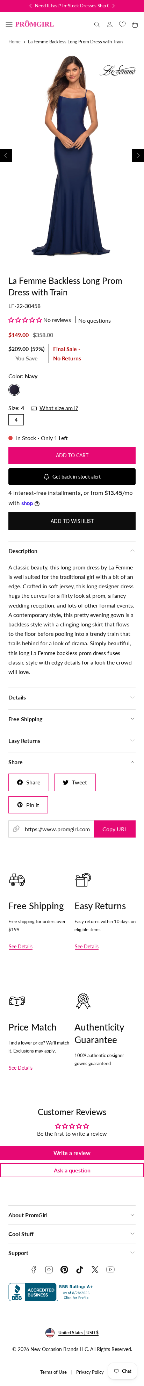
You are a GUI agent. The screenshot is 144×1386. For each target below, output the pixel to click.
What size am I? (58, 407)
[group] (72, 156)
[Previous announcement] (30, 6)
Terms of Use (53, 1372)
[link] (109, 24)
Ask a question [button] (72, 1170)
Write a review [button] (72, 1152)
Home (14, 41)
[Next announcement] (113, 6)
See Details (21, 946)
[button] (9, 24)
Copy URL (114, 829)
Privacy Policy (90, 1372)
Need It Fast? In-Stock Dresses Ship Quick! (77, 5)
